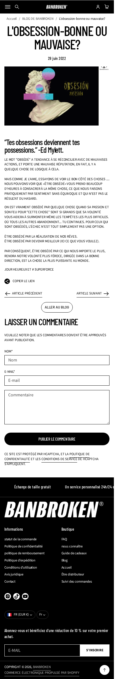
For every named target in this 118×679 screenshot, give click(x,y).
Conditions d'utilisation (20, 567)
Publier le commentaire (56, 438)
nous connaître (72, 546)
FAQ (64, 539)
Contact (9, 581)
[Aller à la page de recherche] (17, 7)
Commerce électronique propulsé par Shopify (41, 672)
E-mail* (9, 371)
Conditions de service (59, 459)
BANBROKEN (42, 666)
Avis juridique (13, 574)
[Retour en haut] (104, 670)
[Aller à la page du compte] (98, 6)
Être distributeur (72, 574)
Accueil (12, 18)
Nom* (8, 351)
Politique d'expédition (19, 560)
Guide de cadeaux (74, 553)
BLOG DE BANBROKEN (38, 18)
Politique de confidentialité (23, 546)
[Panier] (105, 6)
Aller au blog (57, 307)
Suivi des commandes (76, 581)
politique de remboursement (24, 553)
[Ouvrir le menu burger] (7, 7)
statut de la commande (20, 539)
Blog (64, 560)
